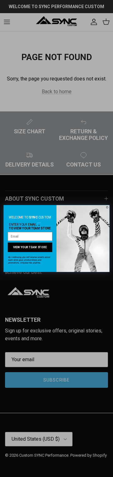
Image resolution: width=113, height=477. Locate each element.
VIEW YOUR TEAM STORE (29, 247)
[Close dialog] (107, 207)
